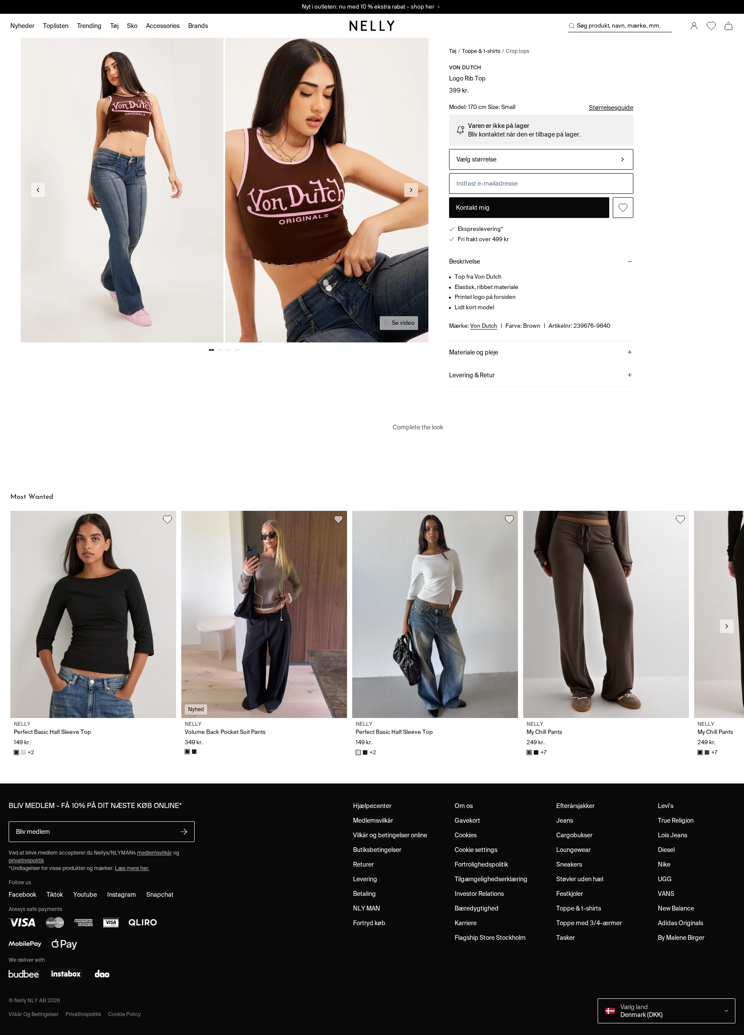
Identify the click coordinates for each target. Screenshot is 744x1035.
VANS (666, 894)
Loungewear (573, 850)
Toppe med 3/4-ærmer (589, 923)
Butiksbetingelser (377, 850)
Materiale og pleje (473, 352)
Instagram (121, 894)
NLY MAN (366, 908)
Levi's (665, 806)
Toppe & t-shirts (481, 51)
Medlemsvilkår (373, 820)
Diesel (666, 850)
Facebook (22, 894)
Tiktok (54, 894)
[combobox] (541, 159)
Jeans (564, 820)
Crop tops (517, 51)
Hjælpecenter (372, 806)
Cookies (466, 835)
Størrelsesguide (611, 108)
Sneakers (569, 864)
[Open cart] (728, 26)
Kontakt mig (473, 207)
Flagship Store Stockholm (490, 938)
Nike (664, 864)
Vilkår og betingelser (34, 1014)
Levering (365, 879)
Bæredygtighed (477, 908)
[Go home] (372, 26)
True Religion (676, 820)
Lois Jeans (672, 835)
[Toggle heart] (623, 207)
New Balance (676, 908)
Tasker (565, 938)
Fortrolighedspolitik (481, 864)
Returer (363, 864)
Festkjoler (569, 894)
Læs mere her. (132, 868)
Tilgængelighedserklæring (491, 879)
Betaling (364, 894)
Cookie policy (124, 1014)
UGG (665, 879)
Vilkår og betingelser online (390, 835)
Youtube (85, 894)
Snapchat (160, 894)
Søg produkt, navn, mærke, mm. (618, 25)
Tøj (452, 51)
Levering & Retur (472, 375)
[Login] (694, 26)
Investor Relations (479, 894)
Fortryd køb (369, 923)
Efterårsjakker (575, 806)
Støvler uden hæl (579, 879)
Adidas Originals (680, 923)
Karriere (466, 923)
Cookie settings (476, 850)
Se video (403, 322)
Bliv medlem (33, 832)
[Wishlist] (711, 26)
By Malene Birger (681, 938)
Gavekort (467, 820)
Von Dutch (465, 67)
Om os (464, 806)
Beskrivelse (464, 261)
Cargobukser (574, 835)
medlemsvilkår (154, 852)
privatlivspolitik (26, 860)
